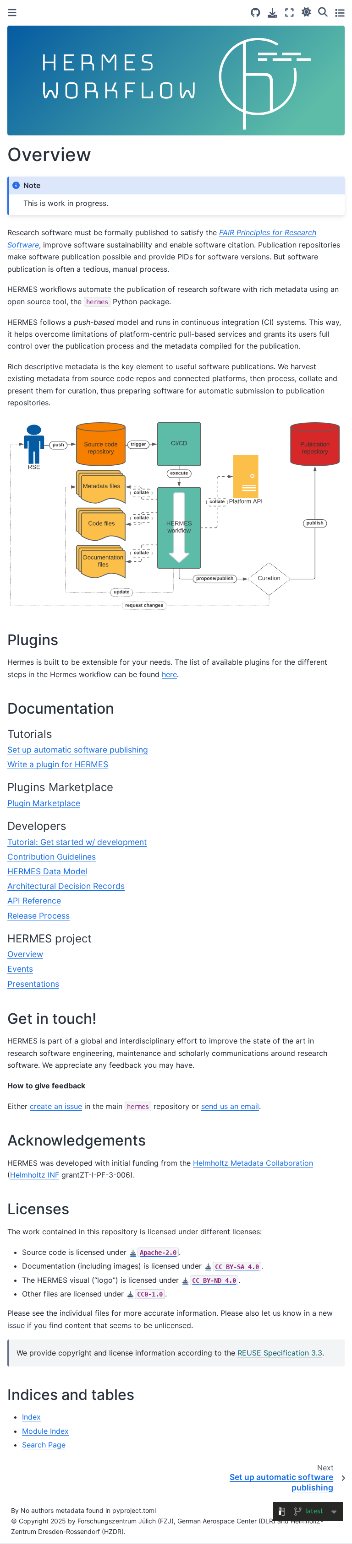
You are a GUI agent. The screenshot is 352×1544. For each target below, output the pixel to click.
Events (20, 969)
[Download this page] (272, 13)
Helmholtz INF (34, 1174)
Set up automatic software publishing (77, 749)
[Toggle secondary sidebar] (339, 13)
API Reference (34, 900)
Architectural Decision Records (66, 886)
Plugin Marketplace (43, 803)
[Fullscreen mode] (289, 13)
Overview (25, 954)
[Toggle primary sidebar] (12, 13)
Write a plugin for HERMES (57, 764)
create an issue (56, 1106)
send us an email (230, 1106)
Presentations (33, 984)
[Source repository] (255, 13)
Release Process (38, 915)
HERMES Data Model (47, 871)
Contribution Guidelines (51, 856)
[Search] (322, 11)
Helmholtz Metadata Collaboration (253, 1162)
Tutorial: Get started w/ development (77, 842)
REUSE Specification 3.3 (279, 1352)
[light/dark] (306, 11)
